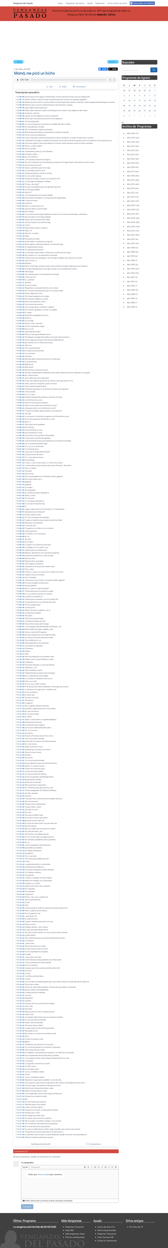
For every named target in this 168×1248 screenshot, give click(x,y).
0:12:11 (20, 771)
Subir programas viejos (74, 1233)
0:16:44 (20, 1075)
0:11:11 (20, 706)
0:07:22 (20, 471)
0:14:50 (20, 982)
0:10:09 (20, 643)
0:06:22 (20, 416)
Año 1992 (132, 277)
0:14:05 (20, 919)
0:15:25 (20, 1017)
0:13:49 (20, 897)
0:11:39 (20, 730)
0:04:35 (20, 307)
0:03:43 (20, 258)
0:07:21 (20, 468)
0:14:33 (20, 960)
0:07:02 (20, 449)
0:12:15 (20, 777)
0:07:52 (20, 493)
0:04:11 (20, 283)
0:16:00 (20, 1050)
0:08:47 (20, 550)
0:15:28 (20, 1020)
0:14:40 (20, 965)
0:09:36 (20, 602)
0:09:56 (20, 632)
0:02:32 (20, 184)
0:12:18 (20, 780)
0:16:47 (20, 1077)
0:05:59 (20, 389)
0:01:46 (20, 146)
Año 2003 (133, 230)
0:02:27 (20, 182)
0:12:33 (20, 796)
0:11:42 (20, 736)
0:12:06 (20, 766)
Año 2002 (133, 234)
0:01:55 (20, 154)
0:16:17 (20, 1058)
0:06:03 (20, 392)
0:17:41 (20, 1129)
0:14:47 (20, 976)
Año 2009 (133, 205)
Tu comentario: (27, 1162)
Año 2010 (133, 201)
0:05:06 (20, 329)
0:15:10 (20, 998)
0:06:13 (20, 405)
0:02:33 (20, 187)
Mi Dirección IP (136, 1226)
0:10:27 (20, 654)
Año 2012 (132, 192)
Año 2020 (133, 158)
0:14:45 (20, 971)
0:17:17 (20, 1105)
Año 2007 (133, 213)
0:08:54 (20, 556)
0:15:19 (20, 1012)
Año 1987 (132, 298)
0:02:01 (20, 160)
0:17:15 (20, 1102)
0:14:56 (20, 987)
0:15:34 (20, 1031)
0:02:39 (20, 190)
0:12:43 (20, 810)
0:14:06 (20, 922)
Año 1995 (132, 264)
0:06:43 (20, 427)
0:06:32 (20, 419)
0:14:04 (20, 916)
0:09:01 (20, 564)
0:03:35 (20, 253)
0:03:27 (20, 244)
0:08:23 (20, 526)
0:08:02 (20, 509)
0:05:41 (20, 378)
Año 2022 (133, 150)
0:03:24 (20, 242)
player (64, 86)
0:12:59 (20, 837)
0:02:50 (20, 201)
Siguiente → (113, 62)
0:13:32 (20, 875)
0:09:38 (20, 605)
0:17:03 (20, 1088)
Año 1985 (132, 307)
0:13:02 (20, 840)
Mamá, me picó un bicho (34, 72)
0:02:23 (20, 176)
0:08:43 (20, 545)
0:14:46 (20, 973)
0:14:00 (20, 911)
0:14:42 (20, 968)
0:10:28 (20, 657)
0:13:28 (20, 870)
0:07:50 (20, 490)
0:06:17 (20, 411)
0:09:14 (20, 578)
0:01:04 (20, 127)
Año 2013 (133, 188)
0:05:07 (20, 332)
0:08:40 (20, 537)
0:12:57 (20, 834)
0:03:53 (20, 263)
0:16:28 (20, 1064)
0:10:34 (20, 665)
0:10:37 (20, 668)
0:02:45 (20, 198)
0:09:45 (20, 619)
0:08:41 (20, 539)
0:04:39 (20, 310)
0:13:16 (20, 856)
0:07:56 (20, 498)
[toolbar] (100, 1167)
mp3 (51, 86)
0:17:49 (20, 1135)
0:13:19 (20, 861)
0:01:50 (20, 149)
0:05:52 (20, 384)
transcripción (81, 86)
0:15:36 (20, 1034)
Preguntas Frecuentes (106, 1233)
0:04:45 (20, 315)
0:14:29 (20, 952)
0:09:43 (20, 613)
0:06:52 (20, 438)
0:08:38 (20, 534)
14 (150, 100)
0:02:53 (20, 203)
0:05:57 (20, 386)
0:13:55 (20, 908)
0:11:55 (20, 750)
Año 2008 (133, 209)
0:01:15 (20, 135)
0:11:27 (20, 720)
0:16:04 (20, 1053)
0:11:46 (20, 739)
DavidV (48, 1144)
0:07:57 (20, 501)
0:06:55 (20, 441)
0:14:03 (20, 913)
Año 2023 (133, 146)
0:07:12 (20, 463)
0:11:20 (20, 711)
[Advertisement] (84, 39)
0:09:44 (20, 616)
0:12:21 (20, 782)
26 (139, 110)
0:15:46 (20, 1042)
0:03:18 (20, 233)
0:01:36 (20, 143)
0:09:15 (20, 580)
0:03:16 (20, 231)
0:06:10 (20, 400)
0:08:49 (20, 553)
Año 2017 (133, 171)
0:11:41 (20, 733)
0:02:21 (20, 173)
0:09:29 (20, 594)
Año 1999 (132, 247)
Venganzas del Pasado (23, 3)
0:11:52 (20, 744)
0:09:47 (20, 621)
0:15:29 (20, 1023)
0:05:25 (20, 356)
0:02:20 (20, 171)
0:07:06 (20, 455)
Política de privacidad (106, 1230)
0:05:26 (20, 359)
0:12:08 (20, 769)
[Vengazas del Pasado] (29, 17)
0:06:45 (20, 433)
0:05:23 (20, 351)
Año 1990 (132, 285)
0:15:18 (20, 1009)
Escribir (25, 1167)
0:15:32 (20, 1028)
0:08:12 (20, 517)
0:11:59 (20, 755)
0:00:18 (20, 102)
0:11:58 (20, 752)
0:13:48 (20, 894)
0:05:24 (20, 353)
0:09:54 (20, 629)
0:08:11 (20, 515)
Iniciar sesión (43, 1174)
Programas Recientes (75, 3)
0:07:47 (20, 487)
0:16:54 (20, 1083)
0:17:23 (20, 1113)
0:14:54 (20, 984)
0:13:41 (20, 886)
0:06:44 (20, 430)
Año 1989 (132, 290)
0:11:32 (20, 725)
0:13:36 (20, 881)
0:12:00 (20, 758)
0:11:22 (20, 714)
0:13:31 (20, 872)
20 (145, 105)
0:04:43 (20, 313)
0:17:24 (20, 1116)
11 (134, 100)
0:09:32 (20, 599)
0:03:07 (20, 217)
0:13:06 (20, 845)
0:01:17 (20, 138)
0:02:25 (20, 179)
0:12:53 (20, 829)
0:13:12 (20, 851)
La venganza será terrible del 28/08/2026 (34, 1226)
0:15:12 (20, 1001)
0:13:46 (20, 892)
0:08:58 (20, 558)
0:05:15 (20, 340)
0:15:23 (20, 1014)
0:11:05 (20, 698)
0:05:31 (20, 367)
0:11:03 (20, 695)
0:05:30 (20, 364)
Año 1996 (132, 260)
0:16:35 (20, 1069)
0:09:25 (20, 588)
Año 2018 (132, 167)
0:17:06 (20, 1091)
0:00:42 (20, 113)
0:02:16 (20, 168)
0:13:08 (20, 848)
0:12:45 (20, 815)
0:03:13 (20, 225)
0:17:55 (20, 1137)
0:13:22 (20, 864)
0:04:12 (20, 285)
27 (145, 110)
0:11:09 (20, 703)
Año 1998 (132, 251)
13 (145, 100)
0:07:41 (20, 485)
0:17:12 (20, 1096)
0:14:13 (20, 927)
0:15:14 (20, 1004)
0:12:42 (20, 807)
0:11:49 (20, 741)
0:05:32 (20, 370)
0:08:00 (20, 506)
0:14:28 (20, 949)
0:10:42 (20, 673)
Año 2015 (133, 180)
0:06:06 (20, 397)
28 (150, 110)
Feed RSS (69, 1230)
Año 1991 (132, 281)
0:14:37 (20, 963)
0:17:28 (20, 1121)
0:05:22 (20, 348)
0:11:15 (20, 709)
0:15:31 (20, 1025)
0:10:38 (20, 670)
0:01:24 (20, 141)
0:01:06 (20, 130)
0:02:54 (20, 206)
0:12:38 (20, 801)
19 (140, 105)
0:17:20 (20, 1110)
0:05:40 (20, 375)
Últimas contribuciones (75, 1237)
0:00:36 (20, 111)
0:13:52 (20, 902)
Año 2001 (132, 239)
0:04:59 (20, 321)
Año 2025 (133, 137)
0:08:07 (20, 512)
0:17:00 (20, 1086)
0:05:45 (20, 381)
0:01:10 (20, 132)
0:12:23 (20, 785)
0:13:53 (20, 905)
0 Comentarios (94, 1144)
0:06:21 (20, 414)
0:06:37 (20, 425)
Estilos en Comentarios (107, 1240)
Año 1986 (132, 302)
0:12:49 (20, 823)
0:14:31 (20, 957)
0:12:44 (20, 812)
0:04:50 (20, 318)
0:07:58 (20, 504)
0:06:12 (20, 403)
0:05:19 (20, 343)
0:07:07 (20, 457)
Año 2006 (133, 218)
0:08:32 (20, 528)
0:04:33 (20, 304)
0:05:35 (20, 373)
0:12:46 (20, 818)
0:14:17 (20, 933)
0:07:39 (20, 482)
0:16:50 (20, 1080)
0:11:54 (20, 747)
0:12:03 (20, 763)
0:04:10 (20, 280)
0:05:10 (20, 337)
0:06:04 (20, 394)
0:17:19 (20, 1107)
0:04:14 (20, 288)
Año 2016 (133, 175)
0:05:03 (20, 323)
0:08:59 (20, 561)
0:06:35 (20, 422)
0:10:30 (20, 659)
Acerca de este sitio (106, 1226)
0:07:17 (20, 466)
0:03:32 (20, 247)
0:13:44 (20, 889)
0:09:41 (20, 610)
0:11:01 (20, 692)
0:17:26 (20, 1118)
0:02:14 (20, 165)
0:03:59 (20, 269)
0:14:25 (20, 943)
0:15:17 (20, 1006)
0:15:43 (20, 1039)
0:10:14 (20, 649)
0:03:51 (20, 261)
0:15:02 (20, 993)
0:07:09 (20, 460)
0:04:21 (20, 296)
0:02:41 (20, 192)
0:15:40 (20, 1036)
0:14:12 (20, 924)
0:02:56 (20, 209)
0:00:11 (20, 100)
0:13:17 (20, 859)
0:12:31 (20, 793)
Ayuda (89, 3)
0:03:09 (20, 220)
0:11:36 (20, 728)
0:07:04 (20, 452)
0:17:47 (20, 1132)
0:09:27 (20, 591)
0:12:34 (20, 799)
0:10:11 (20, 646)
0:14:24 (20, 941)
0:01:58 (20, 157)
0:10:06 (20, 640)
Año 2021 (132, 154)
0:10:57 (20, 690)
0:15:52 (20, 1047)
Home (60, 3)
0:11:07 (20, 700)
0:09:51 (20, 627)
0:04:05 (20, 272)
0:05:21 (20, 345)
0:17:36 (20, 1124)
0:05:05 (20, 326)
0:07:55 (20, 496)
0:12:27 (20, 790)
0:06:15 (20, 408)
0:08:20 (20, 523)
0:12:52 (20, 826)
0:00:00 (20, 97)
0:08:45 (20, 547)
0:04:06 (20, 274)
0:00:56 (20, 124)
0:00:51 (20, 121)
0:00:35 (20, 108)
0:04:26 (20, 299)
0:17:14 (20, 1099)
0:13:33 (20, 878)
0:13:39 (20, 883)
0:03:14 (20, 228)
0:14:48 (20, 979)
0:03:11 (20, 222)
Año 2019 (133, 163)
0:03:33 (20, 250)
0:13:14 (20, 853)
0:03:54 (20, 266)
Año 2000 (133, 243)
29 (155, 110)
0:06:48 (20, 435)
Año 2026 (132, 133)
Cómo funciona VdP (105, 1237)
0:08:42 (20, 542)
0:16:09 (20, 1055)
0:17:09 (20, 1094)
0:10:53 (20, 687)
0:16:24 (20, 1061)
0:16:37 (20, 1072)
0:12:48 (20, 821)
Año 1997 (132, 256)
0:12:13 (20, 774)
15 (155, 100)
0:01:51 (20, 152)
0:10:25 (20, 651)
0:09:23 (20, 586)
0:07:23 (20, 474)
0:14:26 (20, 946)
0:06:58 (20, 444)
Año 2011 (133, 196)
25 (134, 110)
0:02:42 (20, 195)
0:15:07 (20, 995)
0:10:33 (20, 662)
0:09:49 (20, 624)
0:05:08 (20, 334)
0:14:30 (20, 954)
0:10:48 (20, 679)
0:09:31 (20, 597)
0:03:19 (20, 236)
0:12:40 (20, 804)
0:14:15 (20, 930)
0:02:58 (20, 212)
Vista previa (35, 1167)
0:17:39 (20, 1126)
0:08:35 (20, 531)
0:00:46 (20, 116)
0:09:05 (20, 567)
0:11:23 (20, 717)
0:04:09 (20, 277)
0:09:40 (20, 608)
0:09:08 (20, 572)
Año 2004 (133, 226)
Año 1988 (132, 294)
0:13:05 (20, 842)
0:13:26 (20, 867)
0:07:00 (20, 446)
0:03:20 (20, 239)
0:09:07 (20, 569)
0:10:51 (20, 684)
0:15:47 (20, 1045)
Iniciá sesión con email (117, 3)
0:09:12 (20, 575)
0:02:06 (20, 162)
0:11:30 (20, 722)
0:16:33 (20, 1066)
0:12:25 (20, 788)
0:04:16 (20, 291)
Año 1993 (133, 273)
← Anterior (18, 62)
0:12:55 (20, 831)
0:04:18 (20, 293)
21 (150, 105)
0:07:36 (20, 479)
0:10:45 (20, 676)
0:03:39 (20, 255)
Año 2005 (133, 222)
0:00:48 (20, 119)
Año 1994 (133, 268)
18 (135, 105)
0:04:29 (20, 302)
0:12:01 (20, 760)
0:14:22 (20, 938)
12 (139, 100)
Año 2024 (133, 141)
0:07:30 (20, 476)
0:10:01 (20, 638)
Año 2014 (133, 184)
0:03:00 (20, 214)
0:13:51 (20, 900)
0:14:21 (20, 935)
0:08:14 (20, 520)
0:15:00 (20, 990)
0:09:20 (20, 583)
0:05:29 (20, 362)
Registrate (100, 3)
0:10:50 (20, 681)
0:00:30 (20, 105)
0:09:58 (20, 635)
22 (155, 105)
